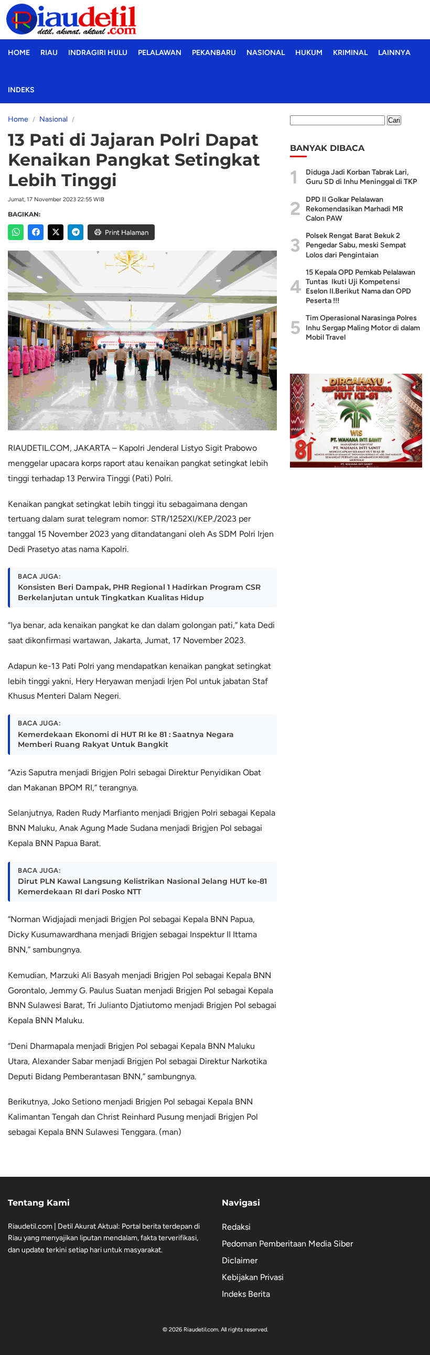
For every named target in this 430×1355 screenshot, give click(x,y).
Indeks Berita (246, 1294)
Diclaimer (239, 1260)
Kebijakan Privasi (253, 1277)
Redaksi (236, 1227)
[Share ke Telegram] (75, 232)
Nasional (265, 52)
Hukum (308, 52)
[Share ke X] (55, 232)
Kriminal (350, 52)
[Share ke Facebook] (36, 232)
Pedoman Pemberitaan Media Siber (287, 1244)
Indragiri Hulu (97, 52)
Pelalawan (159, 52)
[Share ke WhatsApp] (16, 232)
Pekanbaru (214, 52)
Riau (49, 52)
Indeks (21, 89)
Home (19, 52)
